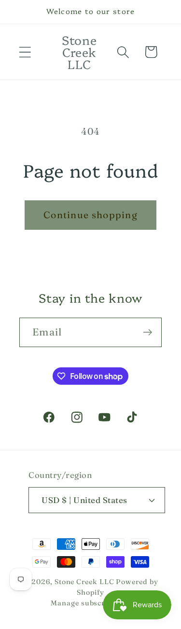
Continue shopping (90, 215)
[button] (25, 52)
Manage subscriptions (90, 603)
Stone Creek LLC (84, 581)
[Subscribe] (147, 332)
